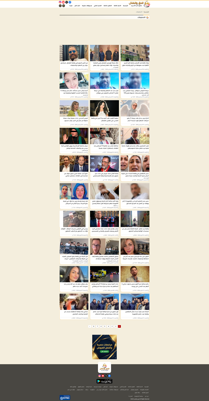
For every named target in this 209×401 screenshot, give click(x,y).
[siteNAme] (139, 4)
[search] (60, 5)
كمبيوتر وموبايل (134, 390)
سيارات (86, 390)
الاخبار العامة (117, 6)
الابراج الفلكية (145, 393)
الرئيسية (125, 6)
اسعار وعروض (80, 390)
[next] (89, 326)
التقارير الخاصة (108, 6)
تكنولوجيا (92, 390)
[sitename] (104, 367)
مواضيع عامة (73, 387)
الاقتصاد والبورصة (144, 390)
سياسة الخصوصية (138, 396)
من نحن (146, 396)
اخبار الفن (77, 6)
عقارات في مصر (71, 390)
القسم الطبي (98, 6)
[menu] (63, 5)
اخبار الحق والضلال (124, 390)
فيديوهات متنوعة (87, 6)
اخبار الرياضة (89, 387)
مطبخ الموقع (81, 387)
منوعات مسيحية (97, 387)
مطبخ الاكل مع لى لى (102, 390)
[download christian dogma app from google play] (104, 381)
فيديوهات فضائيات (113, 390)
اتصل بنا (131, 396)
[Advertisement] (104, 32)
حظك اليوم (137, 393)
